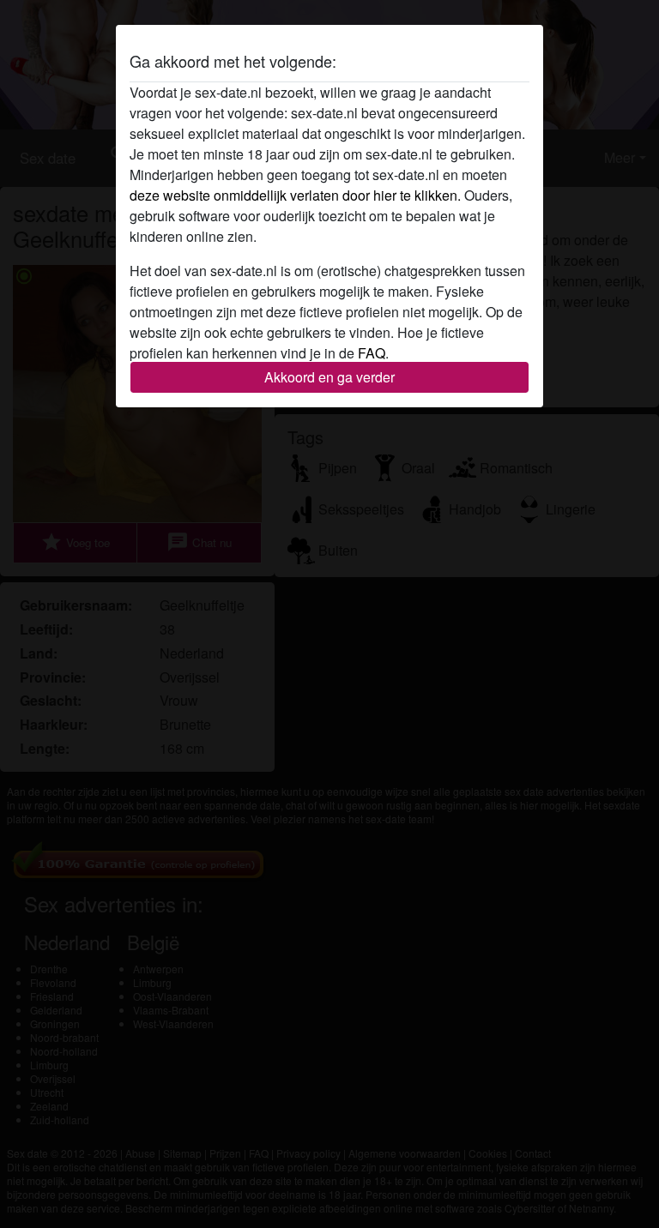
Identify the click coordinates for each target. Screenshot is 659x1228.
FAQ (371, 353)
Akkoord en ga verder (329, 377)
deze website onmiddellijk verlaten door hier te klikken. (295, 195)
